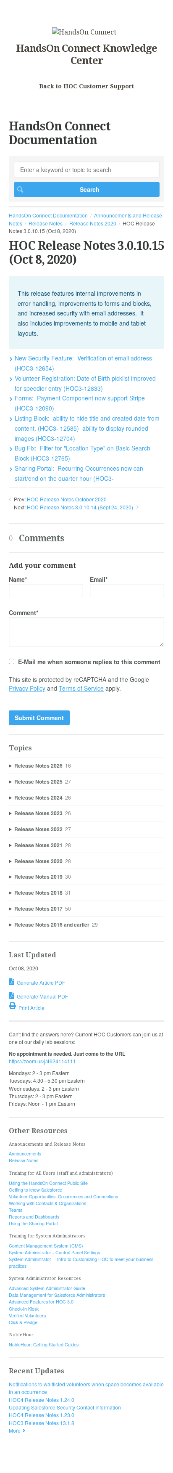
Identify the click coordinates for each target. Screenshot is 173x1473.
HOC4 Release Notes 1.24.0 (41, 1399)
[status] (86, 312)
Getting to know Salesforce (35, 1190)
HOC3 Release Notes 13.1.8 (41, 1422)
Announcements (25, 1153)
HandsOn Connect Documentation (48, 215)
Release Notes (46, 223)
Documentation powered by (41, 1463)
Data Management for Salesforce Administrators (57, 1295)
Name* (18, 579)
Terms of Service (81, 688)
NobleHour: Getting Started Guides (44, 1344)
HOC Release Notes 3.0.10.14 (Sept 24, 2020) (80, 507)
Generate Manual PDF (42, 996)
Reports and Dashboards (34, 1216)
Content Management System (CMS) (46, 1246)
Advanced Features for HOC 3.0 (41, 1301)
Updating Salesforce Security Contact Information (65, 1407)
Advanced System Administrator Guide (47, 1288)
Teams (15, 1210)
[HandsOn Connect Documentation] (84, 32)
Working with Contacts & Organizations (47, 1203)
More (15, 1430)
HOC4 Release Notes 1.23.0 (41, 1414)
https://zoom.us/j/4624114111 (42, 1061)
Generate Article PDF (41, 982)
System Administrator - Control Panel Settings (54, 1252)
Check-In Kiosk (24, 1309)
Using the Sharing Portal (33, 1223)
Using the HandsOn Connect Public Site (48, 1183)
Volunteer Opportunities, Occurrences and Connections (63, 1196)
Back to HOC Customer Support (86, 86)
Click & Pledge (23, 1322)
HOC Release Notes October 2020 (67, 499)
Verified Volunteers (27, 1315)
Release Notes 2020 (92, 223)
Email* (98, 579)
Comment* (23, 612)
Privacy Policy (27, 688)
